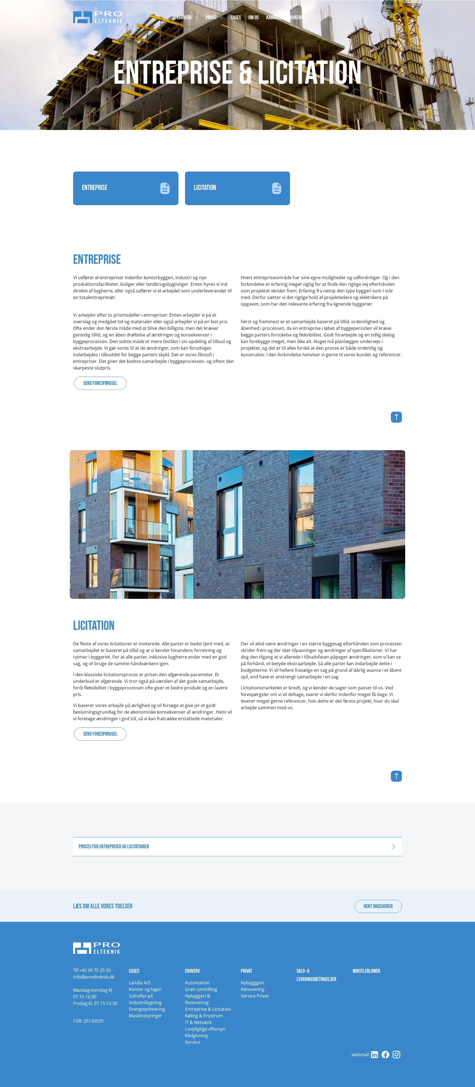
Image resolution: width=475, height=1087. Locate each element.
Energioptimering (147, 1009)
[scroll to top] (237, 417)
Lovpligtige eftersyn (205, 1029)
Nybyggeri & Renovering (197, 999)
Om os (253, 17)
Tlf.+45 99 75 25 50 (92, 970)
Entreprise (94, 188)
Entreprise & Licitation (208, 1009)
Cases (236, 17)
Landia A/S (140, 983)
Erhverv (184, 17)
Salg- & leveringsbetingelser (316, 975)
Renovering (252, 989)
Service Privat (255, 996)
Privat (211, 17)
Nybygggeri (252, 983)
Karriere (274, 17)
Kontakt (297, 17)
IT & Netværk (198, 1022)
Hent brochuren (378, 906)
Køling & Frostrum (204, 1016)
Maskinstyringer (145, 1016)
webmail (360, 1054)
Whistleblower (366, 971)
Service (192, 1042)
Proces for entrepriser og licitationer (114, 846)
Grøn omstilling (201, 989)
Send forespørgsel (100, 383)
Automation (197, 983)
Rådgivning (196, 1035)
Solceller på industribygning (145, 999)
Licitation (205, 188)
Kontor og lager (145, 989)
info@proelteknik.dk (93, 977)
